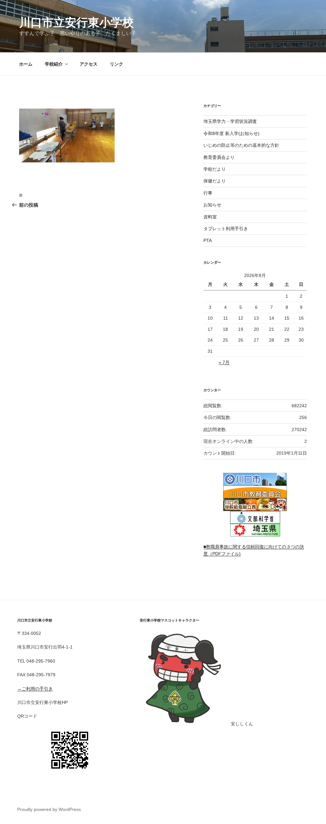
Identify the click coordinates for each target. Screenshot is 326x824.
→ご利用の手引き (35, 688)
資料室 (210, 216)
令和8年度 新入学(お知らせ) (231, 133)
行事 (207, 192)
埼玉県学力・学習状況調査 (230, 121)
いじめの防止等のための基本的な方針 (241, 145)
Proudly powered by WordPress (49, 809)
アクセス (88, 64)
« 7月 (224, 362)
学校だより (214, 169)
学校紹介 (54, 64)
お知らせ (212, 204)
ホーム (25, 64)
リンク (116, 64)
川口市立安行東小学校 (76, 22)
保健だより (214, 180)
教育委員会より (219, 157)
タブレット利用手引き (225, 228)
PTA (207, 240)
